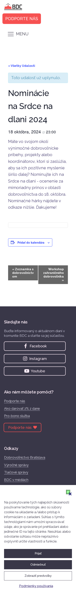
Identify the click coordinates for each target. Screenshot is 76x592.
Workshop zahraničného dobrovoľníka (53, 274)
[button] (68, 492)
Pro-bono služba (17, 416)
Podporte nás (14, 401)
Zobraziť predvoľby (38, 576)
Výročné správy (16, 465)
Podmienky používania (36, 586)
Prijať (38, 553)
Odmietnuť (38, 564)
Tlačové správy (16, 472)
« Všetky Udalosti (21, 66)
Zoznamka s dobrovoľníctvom (23, 272)
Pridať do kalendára (30, 242)
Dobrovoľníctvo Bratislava (24, 457)
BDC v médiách (16, 480)
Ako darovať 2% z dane (22, 408)
